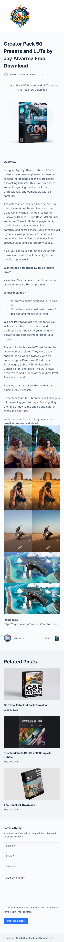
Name (10, 845)
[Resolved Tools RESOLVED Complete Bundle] (32, 732)
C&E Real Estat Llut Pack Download (26, 705)
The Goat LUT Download (19, 805)
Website (11, 866)
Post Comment (16, 920)
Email (10, 856)
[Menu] (58, 16)
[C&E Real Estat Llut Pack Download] (32, 684)
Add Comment (15, 877)
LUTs (40, 74)
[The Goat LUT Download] (32, 784)
